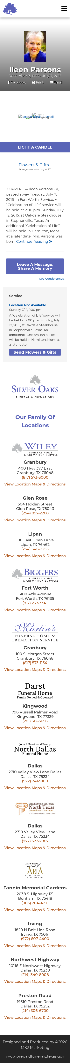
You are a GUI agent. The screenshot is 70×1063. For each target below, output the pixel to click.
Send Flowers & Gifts (35, 352)
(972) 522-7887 (35, 841)
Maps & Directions (49, 484)
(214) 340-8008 (35, 975)
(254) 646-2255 (35, 549)
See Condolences (51, 278)
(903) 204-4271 (35, 903)
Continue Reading (32, 241)
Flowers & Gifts (34, 164)
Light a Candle (35, 147)
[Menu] (64, 9)
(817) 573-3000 (35, 478)
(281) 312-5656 (35, 721)
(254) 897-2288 (35, 513)
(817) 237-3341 (35, 603)
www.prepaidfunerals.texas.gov (35, 1056)
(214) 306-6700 (35, 1011)
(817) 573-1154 (35, 663)
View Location (17, 484)
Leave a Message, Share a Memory (35, 266)
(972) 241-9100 (35, 781)
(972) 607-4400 (35, 939)
